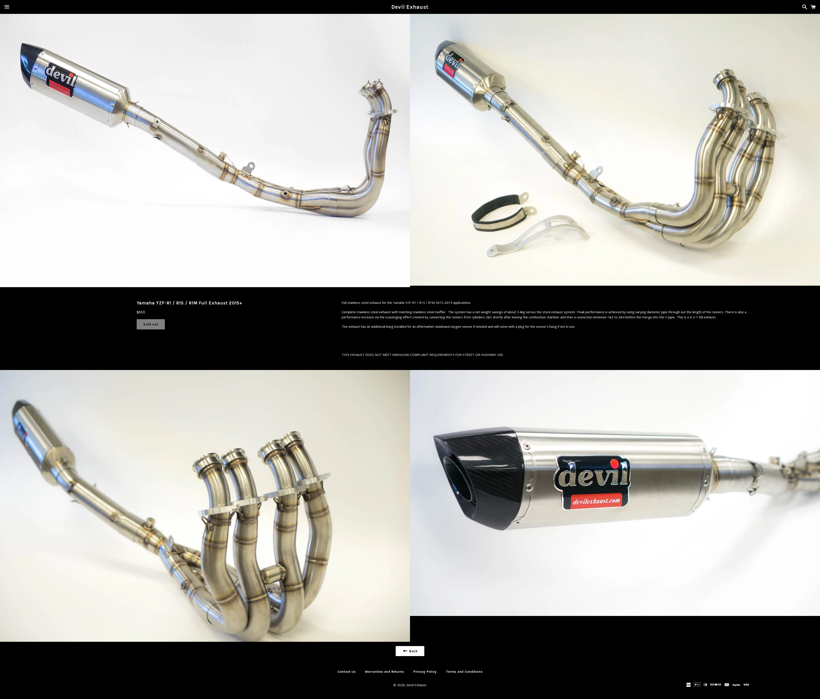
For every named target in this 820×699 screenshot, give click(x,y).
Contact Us (347, 672)
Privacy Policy (425, 672)
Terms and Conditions (464, 672)
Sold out (150, 324)
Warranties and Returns (384, 672)
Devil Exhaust (410, 7)
